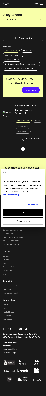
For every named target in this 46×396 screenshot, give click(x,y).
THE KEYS (7, 289)
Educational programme (13, 237)
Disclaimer (7, 346)
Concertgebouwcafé (12, 244)
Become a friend (10, 286)
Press (5, 308)
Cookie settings (9, 352)
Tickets (6, 260)
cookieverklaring (11, 195)
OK (23, 213)
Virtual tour (8, 270)
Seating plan (8, 263)
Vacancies (7, 315)
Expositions (8, 234)
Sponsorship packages (12, 293)
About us (7, 305)
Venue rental (8, 267)
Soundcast (7, 319)
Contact (6, 256)
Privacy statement (10, 342)
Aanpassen (22, 221)
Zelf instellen (32, 204)
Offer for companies (12, 241)
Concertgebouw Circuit (13, 230)
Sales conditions (10, 349)
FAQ (4, 274)
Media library (8, 312)
